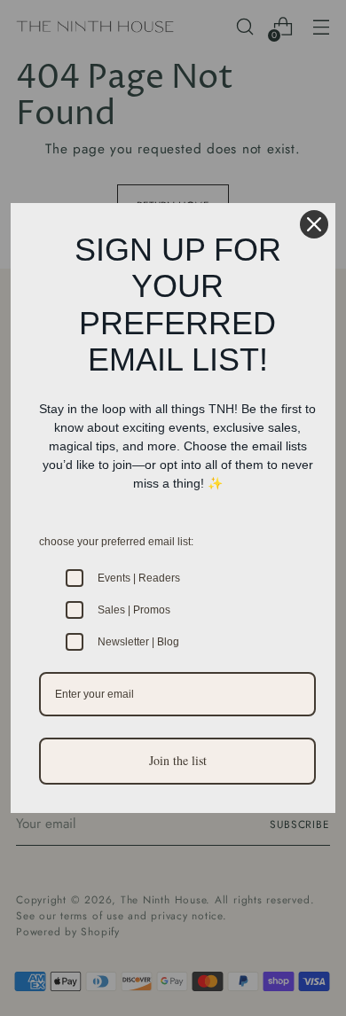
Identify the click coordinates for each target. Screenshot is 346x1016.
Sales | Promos (134, 610)
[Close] (314, 224)
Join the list (178, 760)
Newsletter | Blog (138, 642)
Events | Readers (139, 578)
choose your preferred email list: (116, 541)
